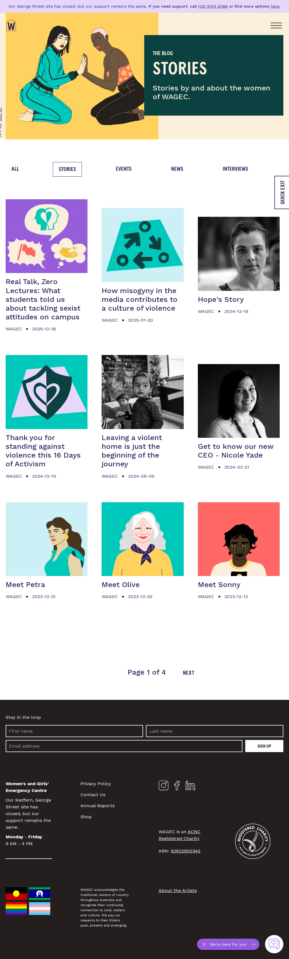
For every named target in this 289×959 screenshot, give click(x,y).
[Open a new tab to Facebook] (177, 787)
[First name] (74, 731)
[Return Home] (11, 25)
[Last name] (214, 731)
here (275, 6)
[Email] (124, 746)
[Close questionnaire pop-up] (205, 944)
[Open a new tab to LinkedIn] (190, 786)
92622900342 (185, 851)
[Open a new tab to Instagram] (163, 786)
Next (188, 673)
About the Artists (178, 890)
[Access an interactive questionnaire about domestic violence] (274, 944)
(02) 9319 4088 (213, 6)
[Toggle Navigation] (276, 25)
